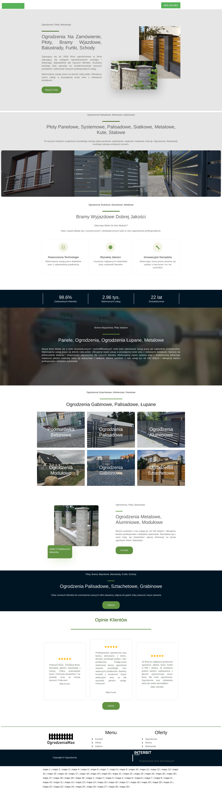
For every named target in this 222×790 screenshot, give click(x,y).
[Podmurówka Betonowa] (61, 430)
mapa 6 (139, 778)
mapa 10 (47, 782)
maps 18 (84, 773)
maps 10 (133, 769)
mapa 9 (168, 778)
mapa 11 (58, 782)
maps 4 (75, 769)
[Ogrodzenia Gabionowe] (111, 468)
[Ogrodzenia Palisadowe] (111, 430)
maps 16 (62, 773)
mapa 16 (113, 782)
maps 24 (149, 773)
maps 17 (73, 773)
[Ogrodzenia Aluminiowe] (161, 430)
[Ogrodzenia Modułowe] (61, 468)
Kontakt (139, 5)
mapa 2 (100, 778)
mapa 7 (148, 778)
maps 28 (58, 778)
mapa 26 (91, 786)
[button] (170, 5)
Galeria (127, 5)
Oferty (102, 5)
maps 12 (155, 769)
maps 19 (95, 773)
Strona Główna (86, 5)
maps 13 (166, 769)
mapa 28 (113, 786)
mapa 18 (135, 782)
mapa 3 (109, 778)
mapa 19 (146, 782)
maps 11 (144, 769)
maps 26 (171, 773)
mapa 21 (168, 782)
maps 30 (79, 778)
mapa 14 (91, 782)
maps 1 (46, 769)
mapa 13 (80, 782)
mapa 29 (124, 786)
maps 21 (117, 773)
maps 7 (104, 769)
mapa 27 (102, 786)
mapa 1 (90, 778)
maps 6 (94, 769)
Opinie (115, 5)
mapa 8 (158, 778)
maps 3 (66, 769)
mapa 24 (69, 786)
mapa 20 (157, 782)
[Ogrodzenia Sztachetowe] (161, 468)
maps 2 (56, 769)
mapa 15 (102, 782)
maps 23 (138, 773)
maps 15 (51, 773)
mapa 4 (119, 778)
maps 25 (160, 773)
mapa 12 (69, 782)
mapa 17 (124, 782)
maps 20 (106, 773)
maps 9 (123, 769)
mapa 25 (80, 786)
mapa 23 (58, 786)
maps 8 (114, 769)
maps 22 (127, 773)
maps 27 (47, 778)
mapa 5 (129, 778)
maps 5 (85, 769)
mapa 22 (47, 786)
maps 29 (69, 778)
